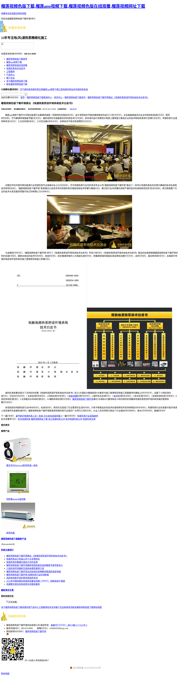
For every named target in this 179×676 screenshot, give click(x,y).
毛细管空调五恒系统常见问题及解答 (23, 584)
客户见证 (10, 78)
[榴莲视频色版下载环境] (15, 30)
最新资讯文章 (7, 590)
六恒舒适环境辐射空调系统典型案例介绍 (25, 568)
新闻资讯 (68, 607)
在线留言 (13, 13)
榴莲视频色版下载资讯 (74, 97)
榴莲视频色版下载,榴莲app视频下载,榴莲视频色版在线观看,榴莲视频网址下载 (73, 6)
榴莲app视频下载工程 (53, 89)
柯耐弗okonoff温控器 (15, 499)
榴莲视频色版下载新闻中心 (39, 97)
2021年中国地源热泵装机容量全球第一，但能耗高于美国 (35, 581)
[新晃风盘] (18, 530)
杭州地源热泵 (24, 419)
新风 (116, 396)
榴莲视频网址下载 (39, 419)
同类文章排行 (7, 550)
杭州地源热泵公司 (74, 419)
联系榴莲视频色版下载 (16, 84)
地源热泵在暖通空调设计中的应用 (22, 562)
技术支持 (51, 607)
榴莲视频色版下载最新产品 (13, 539)
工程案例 (10, 71)
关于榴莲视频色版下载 (16, 81)
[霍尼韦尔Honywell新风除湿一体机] (18, 463)
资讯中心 (58, 97)
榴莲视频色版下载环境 (82, 399)
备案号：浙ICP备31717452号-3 (69, 625)
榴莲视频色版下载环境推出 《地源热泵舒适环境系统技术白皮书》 (118, 97)
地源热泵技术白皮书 (15, 68)
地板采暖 (73, 396)
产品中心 (10, 75)
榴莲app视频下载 (14, 62)
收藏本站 (5, 13)
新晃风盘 (10, 533)
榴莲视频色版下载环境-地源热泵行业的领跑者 (27, 575)
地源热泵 (26, 607)
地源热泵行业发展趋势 (87, 416)
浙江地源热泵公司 (56, 419)
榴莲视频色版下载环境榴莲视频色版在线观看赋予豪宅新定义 (34, 565)
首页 (22, 97)
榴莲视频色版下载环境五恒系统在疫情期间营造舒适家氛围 (33, 571)
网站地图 (22, 13)
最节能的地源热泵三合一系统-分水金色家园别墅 (38, 416)
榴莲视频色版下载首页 (16, 59)
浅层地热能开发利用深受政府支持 (22, 578)
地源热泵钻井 (69, 89)
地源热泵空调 (36, 89)
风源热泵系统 (81, 89)
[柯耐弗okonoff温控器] (18, 497)
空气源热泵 (25, 89)
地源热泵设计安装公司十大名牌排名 (23, 559)
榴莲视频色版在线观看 (16, 65)
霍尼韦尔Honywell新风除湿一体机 (22, 465)
